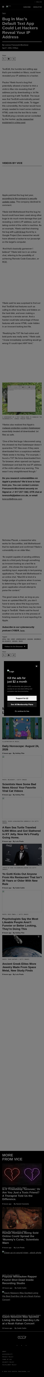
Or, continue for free (22, 711)
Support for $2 (22, 698)
